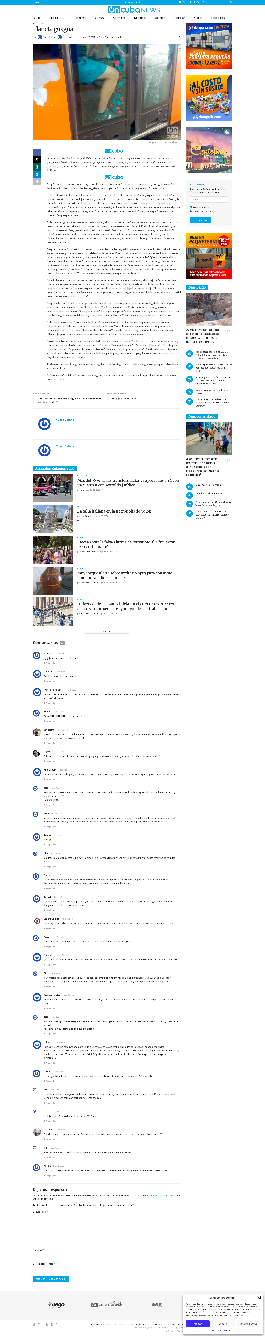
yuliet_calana (69, 37)
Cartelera (119, 17)
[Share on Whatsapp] (37, 167)
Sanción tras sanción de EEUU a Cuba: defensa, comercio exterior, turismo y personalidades (212, 355)
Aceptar (198, 1323)
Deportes (140, 17)
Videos (198, 17)
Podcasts (179, 17)
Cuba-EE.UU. (57, 17)
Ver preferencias (248, 1323)
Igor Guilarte (86, 516)
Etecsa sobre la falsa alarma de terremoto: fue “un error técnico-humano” (212, 402)
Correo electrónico (44, 1263)
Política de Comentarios (159, 1195)
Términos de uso (159, 1324)
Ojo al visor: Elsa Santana (208, 485)
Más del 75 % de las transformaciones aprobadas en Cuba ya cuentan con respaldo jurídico (128, 483)
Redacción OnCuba (89, 551)
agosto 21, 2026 (107, 551)
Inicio (35, 23)
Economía (80, 17)
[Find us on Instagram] (190, 2)
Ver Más (107, 631)
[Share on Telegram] (37, 174)
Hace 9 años (59, 653)
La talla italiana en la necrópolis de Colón (114, 511)
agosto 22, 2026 (93, 490)
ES (34, 2)
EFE (82, 490)
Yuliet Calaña (49, 37)
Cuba (37, 17)
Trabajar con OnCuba (115, 1324)
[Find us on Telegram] (194, 2)
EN (37, 2)
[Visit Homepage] (122, 9)
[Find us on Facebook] (180, 2)
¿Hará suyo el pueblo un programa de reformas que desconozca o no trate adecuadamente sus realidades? (203, 467)
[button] (258, 1297)
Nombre (38, 1250)
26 (179, 37)
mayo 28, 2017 (88, 37)
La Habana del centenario (208, 493)
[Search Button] (230, 2)
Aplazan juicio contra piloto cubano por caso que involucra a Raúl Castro (213, 367)
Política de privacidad (221, 1330)
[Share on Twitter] (37, 159)
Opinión (160, 17)
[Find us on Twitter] (184, 2)
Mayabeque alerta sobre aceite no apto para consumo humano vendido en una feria (124, 575)
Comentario (40, 1211)
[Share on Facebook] (37, 152)
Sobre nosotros (95, 1324)
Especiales (218, 17)
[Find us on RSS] (198, 2)
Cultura (100, 17)
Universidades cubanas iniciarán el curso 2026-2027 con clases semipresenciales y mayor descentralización (126, 606)
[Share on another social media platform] (37, 181)
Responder (51, 663)
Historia (82, 506)
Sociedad (109, 37)
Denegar (223, 1323)
